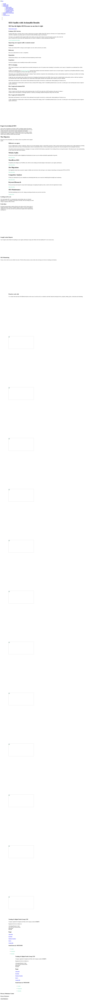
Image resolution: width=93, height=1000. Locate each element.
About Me (5, 4)
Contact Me (11, 943)
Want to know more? (13, 28)
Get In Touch (11, 40)
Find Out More (17, 40)
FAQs (4, 14)
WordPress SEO (9, 11)
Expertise (5, 6)
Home (4, 3)
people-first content (25, 70)
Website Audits (9, 7)
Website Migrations (9, 8)
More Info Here (12, 157)
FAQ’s (10, 940)
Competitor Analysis (10, 10)
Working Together (8, 12)
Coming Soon (11, 194)
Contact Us (6, 15)
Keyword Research (9, 9)
